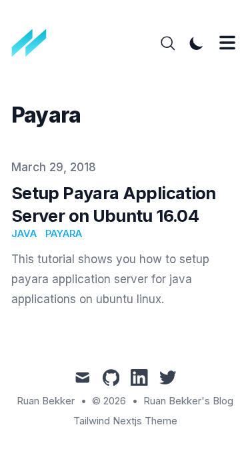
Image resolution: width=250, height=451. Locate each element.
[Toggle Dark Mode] (196, 43)
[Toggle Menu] (227, 42)
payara (63, 234)
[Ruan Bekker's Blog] (33, 43)
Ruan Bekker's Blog (188, 401)
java (24, 234)
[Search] (168, 43)
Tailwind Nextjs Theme (125, 421)
